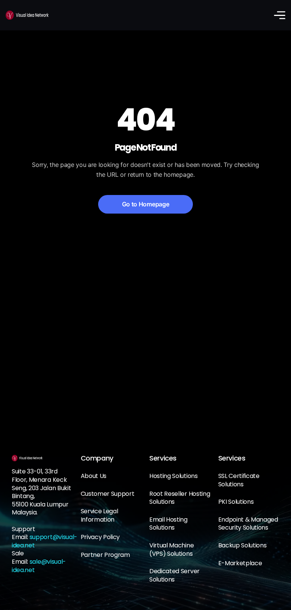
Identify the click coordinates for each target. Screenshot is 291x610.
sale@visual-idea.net (39, 565)
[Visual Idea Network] (27, 15)
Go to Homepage (145, 204)
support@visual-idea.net (44, 541)
